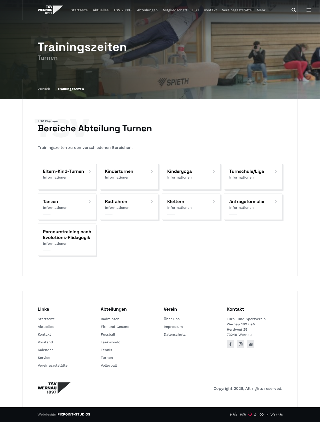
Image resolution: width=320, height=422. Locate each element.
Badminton (110, 319)
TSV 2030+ (123, 10)
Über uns (172, 319)
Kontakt (210, 10)
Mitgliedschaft (175, 10)
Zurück (44, 89)
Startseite (79, 10)
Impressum (173, 327)
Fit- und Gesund (115, 327)
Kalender (45, 350)
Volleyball (109, 365)
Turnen (107, 358)
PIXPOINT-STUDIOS (74, 414)
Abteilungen (147, 10)
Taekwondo (110, 342)
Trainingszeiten (71, 89)
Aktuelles (100, 10)
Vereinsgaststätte (237, 10)
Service (44, 358)
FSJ (195, 10)
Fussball (108, 334)
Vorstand (45, 342)
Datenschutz (175, 334)
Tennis (106, 350)
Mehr (261, 10)
